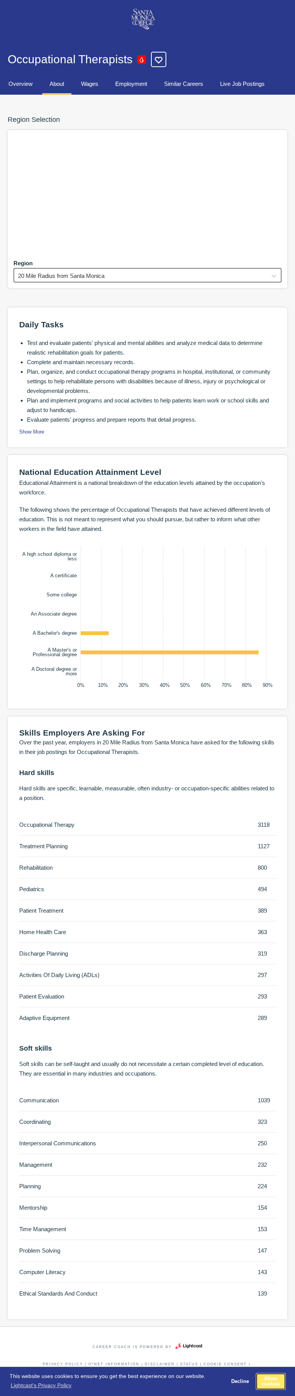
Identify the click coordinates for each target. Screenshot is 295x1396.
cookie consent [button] (225, 1364)
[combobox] (19, 276)
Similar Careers (183, 83)
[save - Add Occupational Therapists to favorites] (158, 59)
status (189, 1364)
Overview (20, 83)
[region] (147, 193)
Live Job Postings (242, 83)
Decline (240, 1381)
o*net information (113, 1364)
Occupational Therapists (70, 59)
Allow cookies (271, 1381)
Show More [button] (31, 432)
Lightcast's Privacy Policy (41, 1385)
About (57, 83)
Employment (131, 83)
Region (23, 263)
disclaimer (160, 1364)
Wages (89, 83)
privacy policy (63, 1364)
